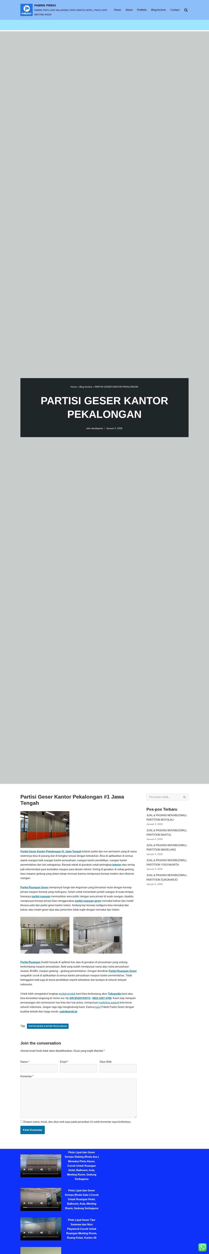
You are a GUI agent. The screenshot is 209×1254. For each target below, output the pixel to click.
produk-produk (67, 993)
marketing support (108, 1002)
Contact (174, 10)
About (129, 10)
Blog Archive (158, 10)
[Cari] (186, 10)
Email (64, 1061)
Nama (24, 1061)
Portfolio (142, 10)
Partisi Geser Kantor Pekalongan (48, 1026)
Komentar (26, 1076)
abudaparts (97, 428)
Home (117, 10)
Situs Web (106, 1061)
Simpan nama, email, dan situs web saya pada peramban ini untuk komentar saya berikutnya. (77, 1121)
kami (98, 1007)
